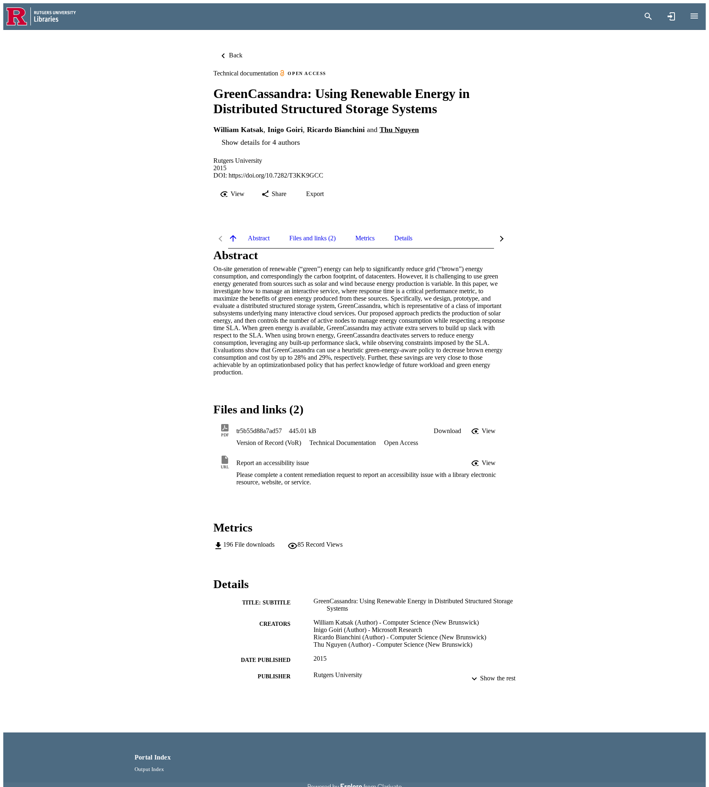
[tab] (258, 238)
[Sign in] (671, 16)
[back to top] (233, 238)
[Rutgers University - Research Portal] (41, 16)
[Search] (648, 16)
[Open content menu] (694, 16)
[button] (447, 431)
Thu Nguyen (399, 129)
